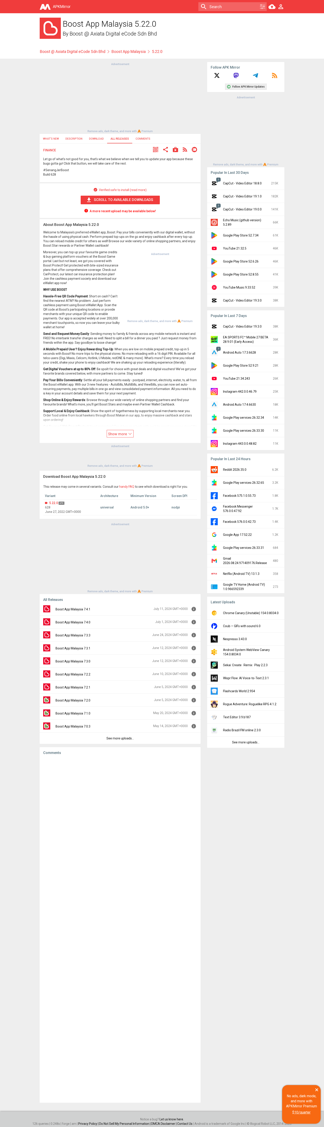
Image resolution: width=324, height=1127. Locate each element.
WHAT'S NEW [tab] (51, 138)
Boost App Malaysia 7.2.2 (73, 674)
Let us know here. (172, 1119)
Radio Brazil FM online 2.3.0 (242, 730)
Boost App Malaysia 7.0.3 (73, 726)
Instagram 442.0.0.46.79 (240, 391)
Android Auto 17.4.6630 (239, 404)
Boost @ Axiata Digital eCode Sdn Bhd (113, 34)
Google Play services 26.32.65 (243, 482)
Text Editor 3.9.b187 (237, 717)
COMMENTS (143, 138)
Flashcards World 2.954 (239, 691)
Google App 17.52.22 (237, 534)
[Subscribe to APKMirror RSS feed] (274, 77)
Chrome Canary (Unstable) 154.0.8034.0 (251, 613)
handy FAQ (126, 486)
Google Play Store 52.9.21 (241, 365)
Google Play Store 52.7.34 (241, 235)
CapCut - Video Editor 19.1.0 (242, 196)
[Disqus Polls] (120, 814)
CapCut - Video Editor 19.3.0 (242, 300)
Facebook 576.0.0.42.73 (239, 521)
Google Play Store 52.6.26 (241, 261)
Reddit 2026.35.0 (234, 469)
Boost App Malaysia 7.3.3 (73, 635)
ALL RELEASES (119, 138)
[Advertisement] (120, 97)
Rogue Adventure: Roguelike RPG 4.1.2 (249, 704)
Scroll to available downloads (123, 200)
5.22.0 (53, 503)
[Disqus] (120, 929)
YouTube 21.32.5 (234, 248)
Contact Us (184, 1123)
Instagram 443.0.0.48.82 (240, 443)
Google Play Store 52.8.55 (241, 274)
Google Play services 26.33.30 (243, 430)
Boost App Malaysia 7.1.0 (73, 713)
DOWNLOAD (96, 138)
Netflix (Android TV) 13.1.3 (241, 574)
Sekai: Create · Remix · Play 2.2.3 (245, 665)
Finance (49, 150)
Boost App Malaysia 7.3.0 (73, 661)
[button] (155, 150)
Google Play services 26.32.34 (243, 417)
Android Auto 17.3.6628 (239, 352)
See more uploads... (120, 738)
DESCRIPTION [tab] (73, 138)
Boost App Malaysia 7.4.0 (73, 622)
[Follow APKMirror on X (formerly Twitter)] (217, 77)
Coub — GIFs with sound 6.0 (242, 626)
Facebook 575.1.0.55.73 (239, 495)
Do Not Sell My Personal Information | (125, 1123)
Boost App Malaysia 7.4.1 (73, 609)
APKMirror (62, 6)
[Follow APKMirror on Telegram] (255, 77)
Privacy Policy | (88, 1123)
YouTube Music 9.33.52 (239, 287)
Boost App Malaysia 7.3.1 (73, 648)
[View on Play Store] (175, 150)
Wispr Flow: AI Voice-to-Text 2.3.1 (246, 678)
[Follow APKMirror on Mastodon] (236, 77)
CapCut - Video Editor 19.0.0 (242, 209)
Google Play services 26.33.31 (243, 547)
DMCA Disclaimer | (164, 1123)
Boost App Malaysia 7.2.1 (73, 687)
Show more (118, 434)
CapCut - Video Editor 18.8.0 (242, 183)
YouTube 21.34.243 (236, 378)
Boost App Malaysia (129, 51)
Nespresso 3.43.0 (235, 639)
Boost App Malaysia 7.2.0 (73, 700)
